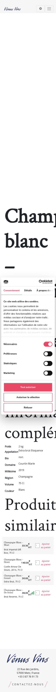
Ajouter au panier (46, 545)
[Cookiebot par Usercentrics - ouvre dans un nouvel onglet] (39, 282)
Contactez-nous (28, 684)
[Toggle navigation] (40, 8)
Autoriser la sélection (28, 397)
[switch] (48, 353)
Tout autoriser (28, 387)
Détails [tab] (28, 290)
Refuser (28, 407)
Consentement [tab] (12, 290)
